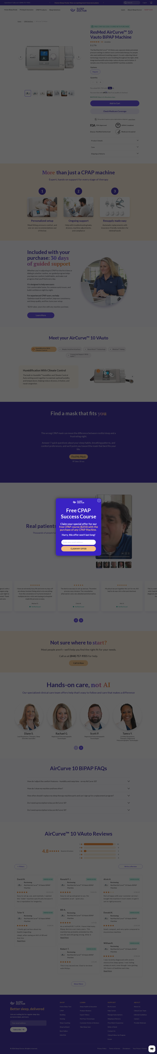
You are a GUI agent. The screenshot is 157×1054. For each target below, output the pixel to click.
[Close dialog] (99, 500)
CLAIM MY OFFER (78, 549)
